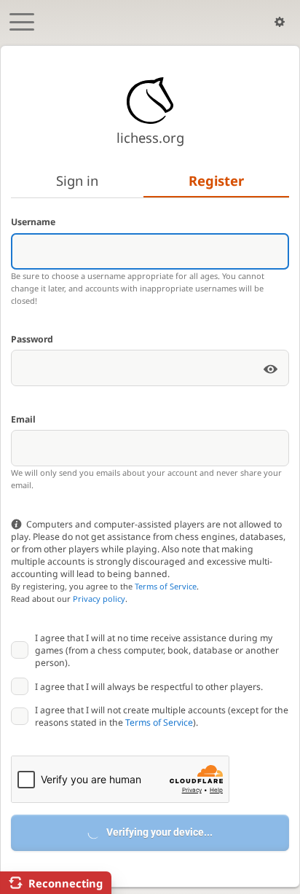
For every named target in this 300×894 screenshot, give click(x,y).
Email (23, 419)
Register (216, 180)
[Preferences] (279, 22)
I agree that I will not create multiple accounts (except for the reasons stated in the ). (161, 716)
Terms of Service (166, 586)
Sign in (77, 180)
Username (33, 222)
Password (32, 339)
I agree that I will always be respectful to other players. (149, 687)
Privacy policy (99, 598)
